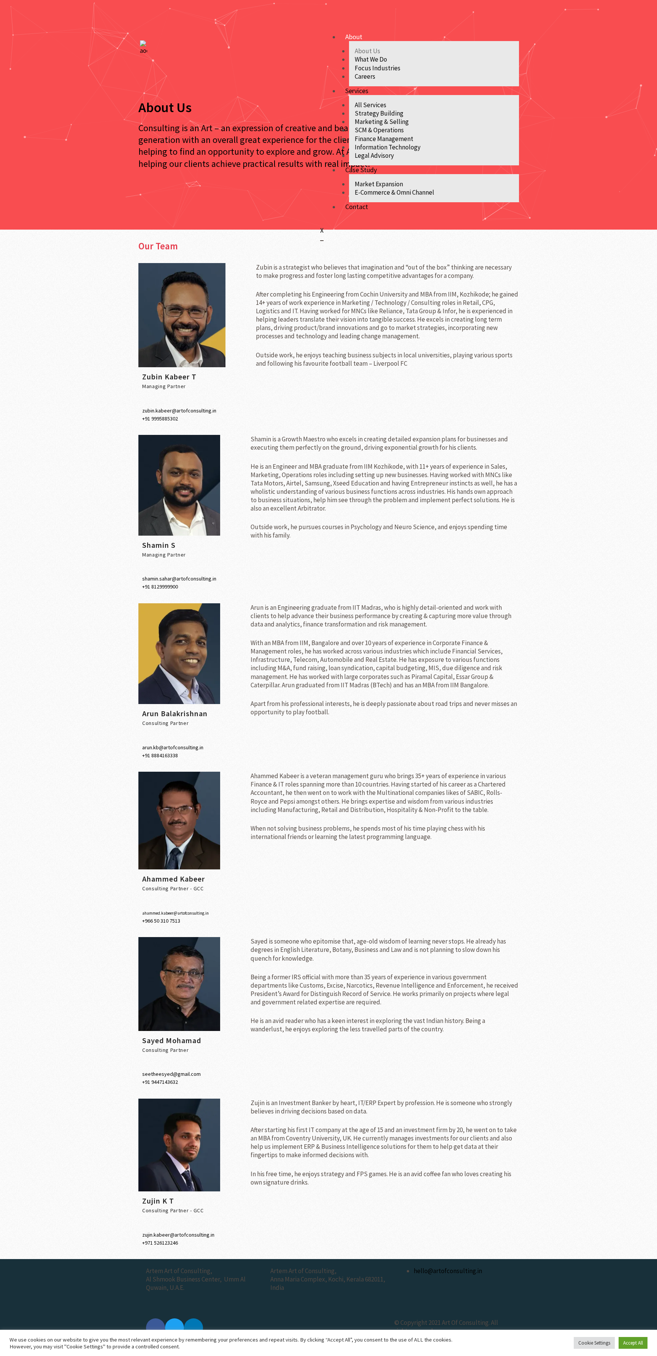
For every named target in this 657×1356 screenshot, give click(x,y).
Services (356, 90)
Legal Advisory (374, 155)
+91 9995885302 (160, 418)
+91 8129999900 (160, 586)
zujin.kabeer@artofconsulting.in (178, 1234)
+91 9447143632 (160, 1081)
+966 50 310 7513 (161, 920)
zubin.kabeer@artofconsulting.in (179, 410)
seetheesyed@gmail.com (171, 1074)
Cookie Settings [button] (594, 1343)
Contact (356, 206)
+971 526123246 (160, 1242)
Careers (365, 76)
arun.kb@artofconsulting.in (172, 747)
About (353, 36)
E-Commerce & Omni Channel (394, 192)
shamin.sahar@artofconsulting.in (179, 578)
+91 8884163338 (160, 755)
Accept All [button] (633, 1343)
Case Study (361, 169)
